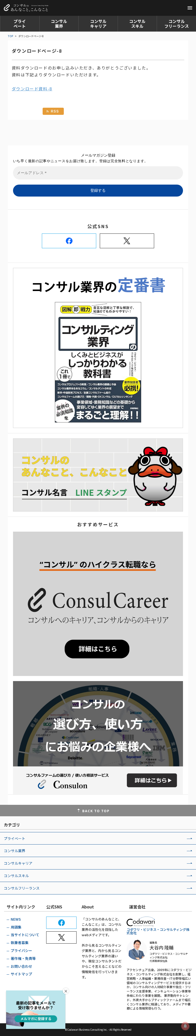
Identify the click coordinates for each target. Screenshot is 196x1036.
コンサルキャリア (98, 23)
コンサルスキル (137, 23)
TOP (10, 36)
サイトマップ (21, 973)
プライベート (20, 23)
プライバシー (21, 950)
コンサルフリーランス (176, 23)
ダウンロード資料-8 (32, 89)
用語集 (16, 927)
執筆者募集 (20, 942)
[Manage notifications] (185, 1026)
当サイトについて (25, 934)
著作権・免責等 (23, 958)
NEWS (16, 919)
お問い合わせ (21, 966)
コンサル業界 (59, 23)
